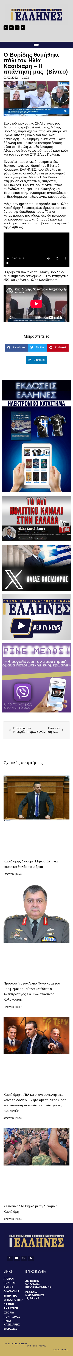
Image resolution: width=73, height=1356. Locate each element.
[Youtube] (11, 27)
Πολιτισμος (12, 1316)
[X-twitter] (6, 27)
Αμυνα (8, 1287)
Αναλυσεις (11, 1308)
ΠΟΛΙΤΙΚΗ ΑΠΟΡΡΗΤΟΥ (15, 1343)
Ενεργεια (10, 1295)
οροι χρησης (61, 1349)
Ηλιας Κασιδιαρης (12, 1322)
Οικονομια (11, 1291)
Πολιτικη (10, 1282)
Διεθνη (9, 1304)
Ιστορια (9, 1312)
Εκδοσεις (10, 1328)
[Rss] (23, 27)
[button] (36, 45)
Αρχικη (9, 1278)
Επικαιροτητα (13, 1299)
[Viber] (17, 27)
